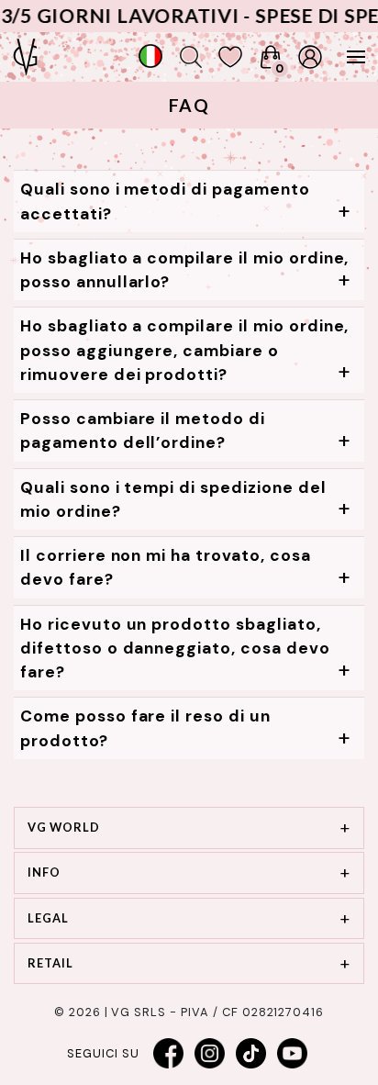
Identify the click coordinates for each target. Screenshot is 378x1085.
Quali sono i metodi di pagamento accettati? (165, 201)
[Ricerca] (190, 57)
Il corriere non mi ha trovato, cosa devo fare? (165, 567)
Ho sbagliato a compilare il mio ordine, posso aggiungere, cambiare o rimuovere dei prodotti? (184, 350)
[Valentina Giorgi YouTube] (292, 1053)
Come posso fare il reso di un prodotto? (145, 728)
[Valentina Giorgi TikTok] (251, 1053)
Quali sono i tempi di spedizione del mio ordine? (173, 499)
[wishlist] (230, 57)
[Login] (310, 57)
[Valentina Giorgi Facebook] (168, 1053)
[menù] (346, 57)
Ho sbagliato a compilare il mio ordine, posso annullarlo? (184, 270)
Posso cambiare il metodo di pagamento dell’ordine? (142, 430)
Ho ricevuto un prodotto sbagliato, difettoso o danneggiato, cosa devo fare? (175, 648)
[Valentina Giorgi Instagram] (210, 1053)
